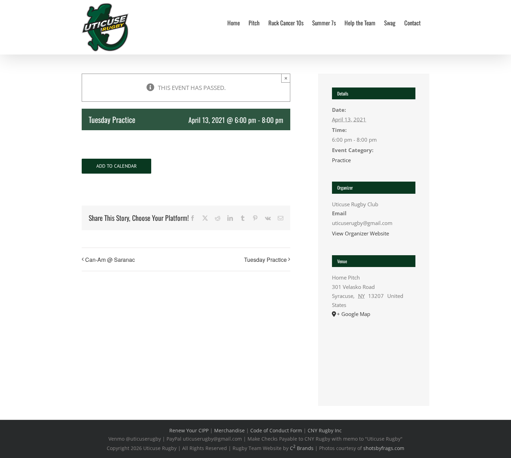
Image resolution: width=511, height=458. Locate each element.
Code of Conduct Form (276, 430)
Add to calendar (116, 166)
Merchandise (229, 430)
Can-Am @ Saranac (110, 260)
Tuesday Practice (265, 260)
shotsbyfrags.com (383, 448)
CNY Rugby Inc (325, 430)
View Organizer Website (360, 233)
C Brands (302, 448)
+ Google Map (353, 313)
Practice (341, 160)
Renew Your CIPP (189, 430)
